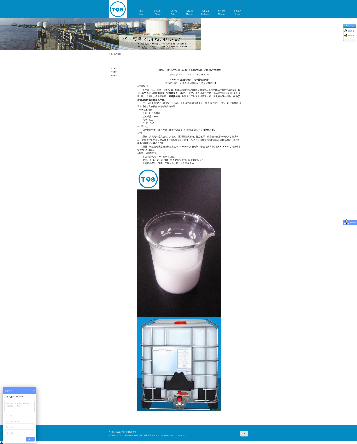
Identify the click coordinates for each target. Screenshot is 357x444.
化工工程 (173, 11)
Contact (237, 14)
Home (141, 14)
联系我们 (237, 11)
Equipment (205, 14)
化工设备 (205, 11)
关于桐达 (157, 11)
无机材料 (114, 75)
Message (221, 14)
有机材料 (114, 72)
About (157, 14)
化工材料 (189, 11)
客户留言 (221, 11)
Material (189, 14)
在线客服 (350, 31)
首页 (141, 11)
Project (173, 14)
